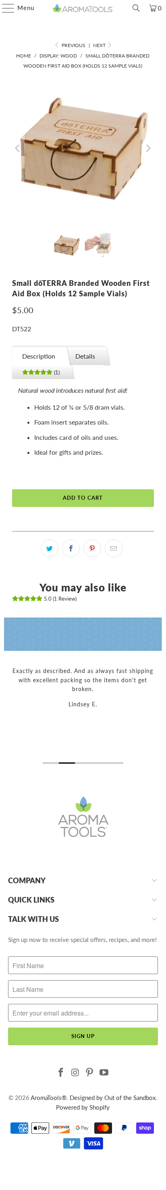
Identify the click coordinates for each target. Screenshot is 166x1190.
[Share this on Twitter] (49, 548)
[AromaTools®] (83, 8)
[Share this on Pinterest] (92, 548)
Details (85, 356)
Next (100, 45)
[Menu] (4, 8)
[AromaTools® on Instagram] (75, 1072)
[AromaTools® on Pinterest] (90, 1072)
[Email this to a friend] (113, 548)
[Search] (136, 8)
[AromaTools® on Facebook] (61, 1072)
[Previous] (18, 148)
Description (38, 356)
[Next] (147, 148)
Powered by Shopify (83, 1107)
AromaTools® (48, 1097)
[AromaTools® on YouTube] (104, 1072)
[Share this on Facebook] (71, 548)
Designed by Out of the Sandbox (113, 1097)
